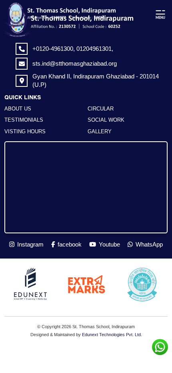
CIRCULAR (101, 109)
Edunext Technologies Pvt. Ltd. (112, 334)
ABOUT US (17, 109)
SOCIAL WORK (106, 120)
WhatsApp (148, 244)
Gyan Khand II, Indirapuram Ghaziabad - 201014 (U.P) (95, 80)
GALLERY (100, 131)
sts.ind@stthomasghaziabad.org (74, 63)
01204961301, (94, 48)
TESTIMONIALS (23, 120)
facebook (69, 244)
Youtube (108, 244)
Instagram (30, 244)
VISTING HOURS (25, 131)
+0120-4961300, (54, 48)
